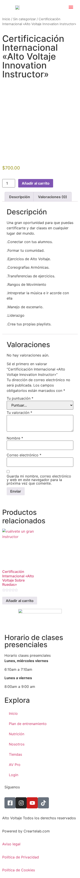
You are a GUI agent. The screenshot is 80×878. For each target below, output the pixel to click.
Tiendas (15, 754)
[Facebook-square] (10, 802)
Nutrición (16, 734)
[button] (71, 7)
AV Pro (14, 764)
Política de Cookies (18, 870)
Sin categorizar (24, 19)
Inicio (6, 19)
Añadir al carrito (36, 183)
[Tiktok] (43, 802)
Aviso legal (11, 844)
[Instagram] (21, 802)
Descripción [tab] (19, 197)
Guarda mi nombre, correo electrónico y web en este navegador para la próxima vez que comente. (39, 479)
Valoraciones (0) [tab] (52, 197)
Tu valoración (19, 412)
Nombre (15, 438)
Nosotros (16, 744)
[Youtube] (32, 802)
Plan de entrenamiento (28, 723)
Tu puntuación (20, 398)
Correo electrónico (24, 455)
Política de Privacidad (20, 857)
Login (13, 775)
